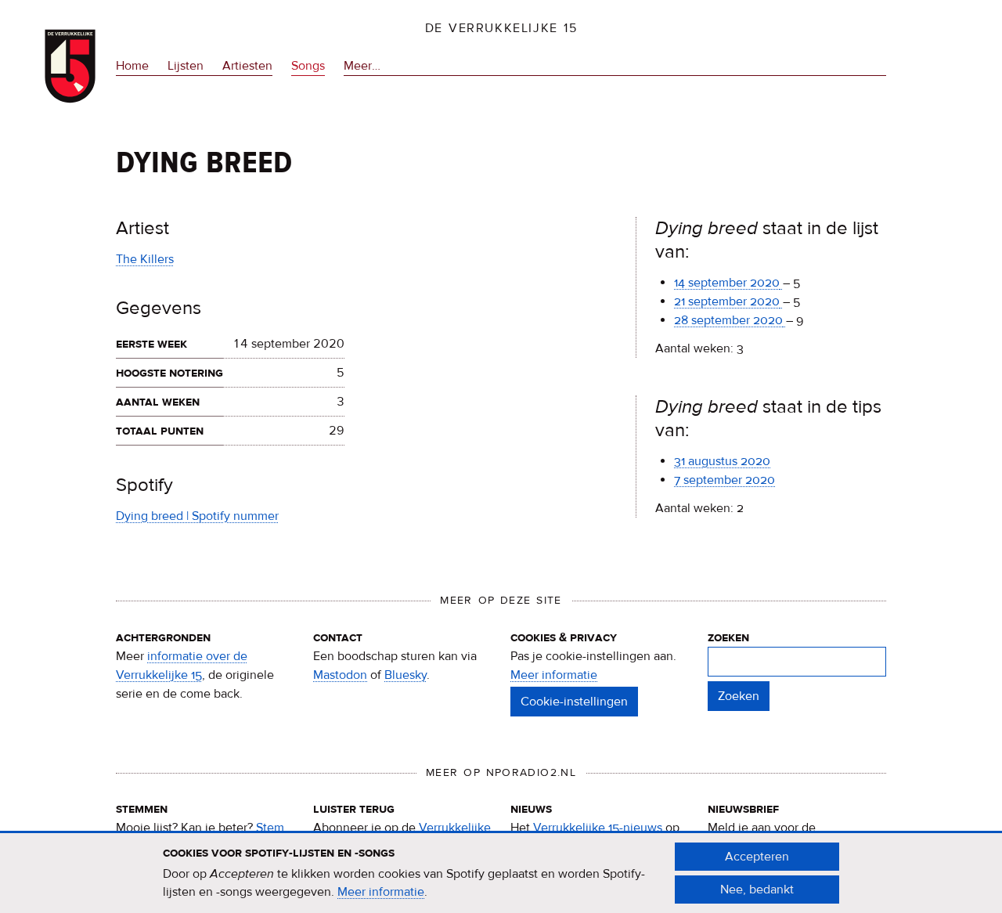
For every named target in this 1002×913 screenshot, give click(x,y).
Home (132, 66)
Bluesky (405, 675)
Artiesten (247, 66)
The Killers (145, 259)
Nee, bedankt (757, 889)
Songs (308, 66)
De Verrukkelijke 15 (501, 28)
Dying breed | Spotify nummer (197, 516)
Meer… (362, 67)
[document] (501, 873)
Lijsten (186, 66)
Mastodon (340, 675)
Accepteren (757, 856)
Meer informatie (553, 675)
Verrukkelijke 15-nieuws (597, 827)
